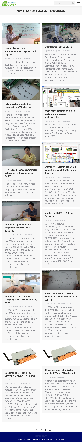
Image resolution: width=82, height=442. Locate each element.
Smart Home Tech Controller (59, 47)
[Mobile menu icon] (78, 3)
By (18, 58)
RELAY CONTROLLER (11, 383)
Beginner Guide (9, 58)
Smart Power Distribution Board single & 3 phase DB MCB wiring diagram (60, 170)
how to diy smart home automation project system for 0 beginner (20, 51)
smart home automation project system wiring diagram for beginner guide (60, 113)
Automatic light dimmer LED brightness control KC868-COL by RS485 (20, 227)
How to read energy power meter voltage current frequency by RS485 (21, 173)
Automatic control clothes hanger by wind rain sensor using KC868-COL (21, 299)
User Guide (48, 220)
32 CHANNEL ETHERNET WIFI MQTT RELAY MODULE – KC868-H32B (20, 376)
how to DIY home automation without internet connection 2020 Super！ (61, 296)
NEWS (46, 377)
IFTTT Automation (10, 180)
